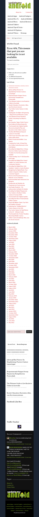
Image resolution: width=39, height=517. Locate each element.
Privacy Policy (11, 487)
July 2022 (11, 278)
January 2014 (12, 297)
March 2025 (12, 250)
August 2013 (12, 303)
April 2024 (11, 261)
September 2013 (13, 301)
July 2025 (11, 242)
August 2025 (12, 240)
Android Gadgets (25, 16)
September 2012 (13, 315)
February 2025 (13, 252)
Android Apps (12, 16)
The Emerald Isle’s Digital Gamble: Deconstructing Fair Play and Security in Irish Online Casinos (18, 128)
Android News (13, 22)
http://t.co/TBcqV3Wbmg (14, 475)
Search (29, 331)
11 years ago (28, 444)
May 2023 (11, 271)
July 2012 (11, 318)
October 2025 (13, 236)
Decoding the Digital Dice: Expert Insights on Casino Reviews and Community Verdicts (18, 162)
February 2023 (13, 276)
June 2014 (12, 292)
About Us (18, 12)
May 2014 (11, 294)
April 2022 (11, 280)
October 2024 (13, 256)
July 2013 (11, 305)
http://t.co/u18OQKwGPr (14, 469)
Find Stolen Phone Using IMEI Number (15, 444)
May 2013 (11, 307)
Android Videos (13, 33)
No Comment (24, 354)
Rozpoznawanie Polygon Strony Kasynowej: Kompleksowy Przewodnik (17, 97)
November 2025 (13, 235)
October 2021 (13, 284)
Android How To (13, 19)
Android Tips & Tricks (15, 27)
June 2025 (12, 244)
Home (8, 38)
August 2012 (12, 317)
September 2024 (13, 257)
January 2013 (12, 311)
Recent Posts (11, 344)
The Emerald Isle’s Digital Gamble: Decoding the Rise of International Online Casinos (18, 198)
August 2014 (12, 288)
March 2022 (12, 282)
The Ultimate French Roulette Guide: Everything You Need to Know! (17, 118)
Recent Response (22, 344)
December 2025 (13, 233)
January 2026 (12, 231)
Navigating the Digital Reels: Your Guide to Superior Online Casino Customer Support (18, 172)
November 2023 (13, 263)
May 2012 (11, 322)
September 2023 (13, 267)
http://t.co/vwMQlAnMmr (14, 465)
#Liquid (12, 467)
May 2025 (11, 246)
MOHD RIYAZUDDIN (15, 447)
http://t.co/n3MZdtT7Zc (21, 473)
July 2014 (11, 290)
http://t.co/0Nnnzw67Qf (14, 463)
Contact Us (29, 12)
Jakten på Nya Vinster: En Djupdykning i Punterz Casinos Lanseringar (17, 91)
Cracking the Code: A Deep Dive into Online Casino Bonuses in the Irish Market (18, 145)
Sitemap (23, 33)
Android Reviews (25, 22)
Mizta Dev (12, 438)
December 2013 (13, 299)
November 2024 (13, 254)
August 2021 (12, 286)
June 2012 (12, 320)
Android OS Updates (15, 30)
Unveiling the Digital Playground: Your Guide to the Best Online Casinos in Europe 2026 (18, 193)
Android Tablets (13, 24)
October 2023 (13, 265)
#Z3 (16, 467)
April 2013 (11, 309)
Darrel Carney (18, 354)
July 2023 (11, 269)
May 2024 (11, 259)
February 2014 (13, 296)
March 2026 (12, 227)
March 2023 (12, 275)
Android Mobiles (26, 19)
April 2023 (11, 273)
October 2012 (13, 313)
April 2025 (11, 248)
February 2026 (13, 229)
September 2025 (13, 238)
